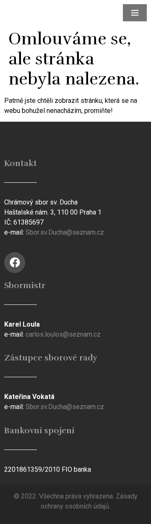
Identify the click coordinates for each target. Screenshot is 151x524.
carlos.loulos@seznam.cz (63, 334)
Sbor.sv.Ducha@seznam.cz (65, 232)
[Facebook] (14, 262)
